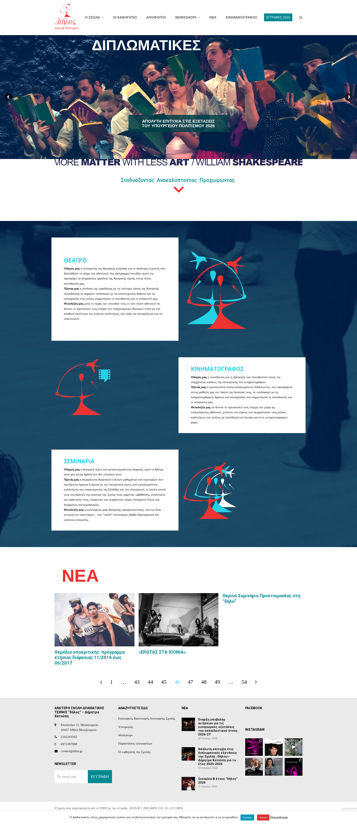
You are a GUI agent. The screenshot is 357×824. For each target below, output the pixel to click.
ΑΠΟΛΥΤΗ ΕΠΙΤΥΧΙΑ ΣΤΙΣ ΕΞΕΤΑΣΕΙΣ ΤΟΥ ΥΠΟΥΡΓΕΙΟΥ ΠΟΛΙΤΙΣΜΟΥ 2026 (178, 123)
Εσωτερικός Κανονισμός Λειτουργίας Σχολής (146, 718)
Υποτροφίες (125, 727)
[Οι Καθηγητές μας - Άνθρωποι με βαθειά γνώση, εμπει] (293, 767)
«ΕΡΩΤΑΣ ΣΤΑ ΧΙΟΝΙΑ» (162, 652)
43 (139, 683)
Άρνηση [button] (263, 817)
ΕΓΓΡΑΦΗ (100, 776)
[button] (301, 17)
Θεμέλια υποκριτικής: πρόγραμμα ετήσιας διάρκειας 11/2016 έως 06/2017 (90, 657)
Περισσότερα (279, 817)
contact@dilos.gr (72, 751)
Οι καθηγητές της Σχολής (134, 752)
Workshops (125, 735)
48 (206, 683)
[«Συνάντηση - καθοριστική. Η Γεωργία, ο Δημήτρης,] (274, 747)
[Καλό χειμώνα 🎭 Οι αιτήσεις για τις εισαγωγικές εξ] (293, 747)
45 (166, 683)
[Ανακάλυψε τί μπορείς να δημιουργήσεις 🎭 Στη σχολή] (254, 747)
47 (192, 683)
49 (219, 683)
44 (152, 683)
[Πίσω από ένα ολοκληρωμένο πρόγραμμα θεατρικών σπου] (274, 767)
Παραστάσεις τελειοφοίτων (135, 743)
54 (246, 683)
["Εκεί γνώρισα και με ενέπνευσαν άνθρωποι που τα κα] (254, 767)
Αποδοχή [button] (247, 817)
